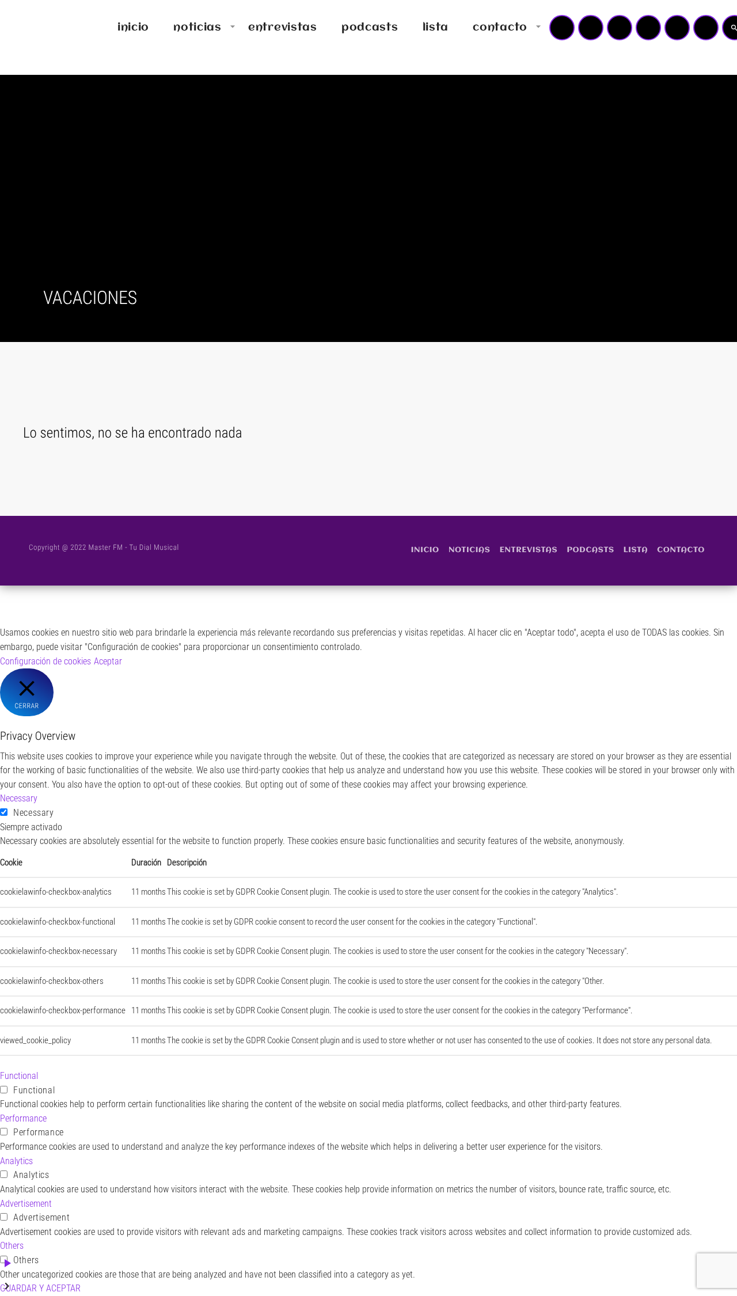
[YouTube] (562, 27)
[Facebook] (706, 27)
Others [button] (12, 1245)
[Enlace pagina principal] (43, 27)
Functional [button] (19, 1075)
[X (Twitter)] (590, 27)
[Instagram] (677, 27)
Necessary (33, 812)
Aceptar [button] (108, 661)
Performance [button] (23, 1118)
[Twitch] (619, 27)
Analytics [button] (16, 1161)
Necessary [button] (18, 798)
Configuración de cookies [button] (45, 661)
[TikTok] (648, 27)
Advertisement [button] (26, 1203)
